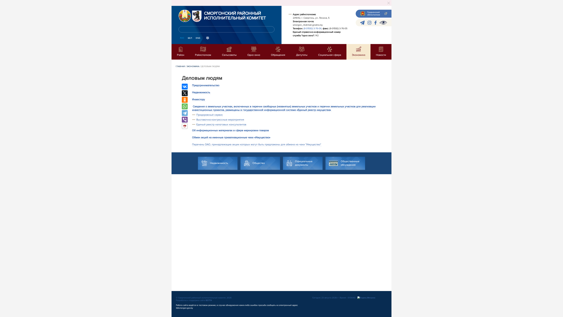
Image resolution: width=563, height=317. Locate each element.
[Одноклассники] (185, 100)
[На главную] (185, 16)
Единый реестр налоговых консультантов (221, 124)
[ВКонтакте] (185, 87)
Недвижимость (201, 92)
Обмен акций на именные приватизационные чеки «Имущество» (231, 137)
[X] (185, 93)
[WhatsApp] (185, 106)
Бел (190, 38)
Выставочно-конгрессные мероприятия (220, 119)
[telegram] (362, 23)
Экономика (193, 66)
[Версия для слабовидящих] (383, 23)
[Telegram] (185, 113)
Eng (198, 38)
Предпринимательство (206, 85)
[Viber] (185, 120)
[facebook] (375, 23)
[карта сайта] (207, 37)
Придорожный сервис (209, 114)
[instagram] (369, 23)
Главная (180, 66)
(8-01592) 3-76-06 (312, 28)
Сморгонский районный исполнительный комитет (235, 16)
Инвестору (199, 99)
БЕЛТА (209, 300)
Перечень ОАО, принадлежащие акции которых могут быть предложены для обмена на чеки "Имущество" (257, 144)
